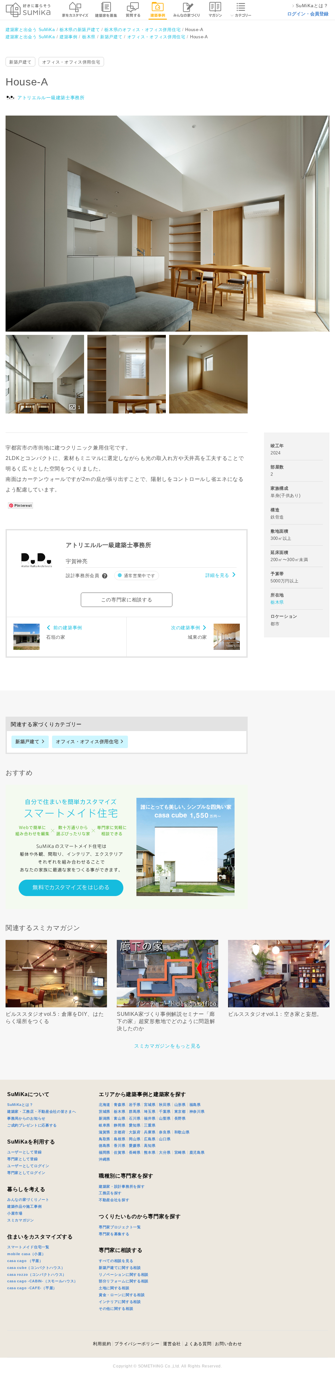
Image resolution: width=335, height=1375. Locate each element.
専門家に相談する (121, 1250)
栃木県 (277, 602)
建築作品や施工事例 (24, 1206)
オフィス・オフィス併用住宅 (71, 62)
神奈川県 (197, 1111)
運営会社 (172, 1343)
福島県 (195, 1105)
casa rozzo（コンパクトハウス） (36, 1274)
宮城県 (149, 1105)
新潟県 (104, 1118)
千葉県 (164, 1111)
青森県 (119, 1105)
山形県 (180, 1105)
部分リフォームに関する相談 (124, 1281)
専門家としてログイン (26, 1173)
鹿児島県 (197, 1152)
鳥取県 (104, 1139)
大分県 (164, 1152)
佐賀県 (119, 1152)
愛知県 (134, 1125)
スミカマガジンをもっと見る (167, 1046)
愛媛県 (134, 1145)
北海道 (104, 1105)
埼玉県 (149, 1111)
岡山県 (134, 1139)
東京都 (180, 1111)
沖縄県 (104, 1159)
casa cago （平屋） (25, 1261)
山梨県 (164, 1118)
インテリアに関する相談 (120, 1302)
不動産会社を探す (114, 1200)
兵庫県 (149, 1132)
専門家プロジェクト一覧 (120, 1227)
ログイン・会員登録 (307, 13)
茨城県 (104, 1111)
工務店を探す (110, 1193)
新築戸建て (20, 62)
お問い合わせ (228, 1343)
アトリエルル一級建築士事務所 (51, 97)
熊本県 (149, 1152)
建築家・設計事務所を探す (122, 1186)
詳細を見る (217, 575)
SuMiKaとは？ (20, 1105)
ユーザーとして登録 (24, 1152)
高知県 (149, 1145)
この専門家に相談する (126, 599)
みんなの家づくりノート (28, 1199)
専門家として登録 (22, 1159)
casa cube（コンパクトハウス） (36, 1268)
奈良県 (164, 1132)
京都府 (119, 1132)
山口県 (164, 1139)
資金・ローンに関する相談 (122, 1295)
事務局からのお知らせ (26, 1118)
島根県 (119, 1139)
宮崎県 (180, 1152)
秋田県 (164, 1105)
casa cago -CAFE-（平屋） (32, 1288)
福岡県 (104, 1152)
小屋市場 (15, 1213)
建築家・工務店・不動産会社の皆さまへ (41, 1111)
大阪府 (134, 1132)
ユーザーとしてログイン (28, 1166)
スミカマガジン (20, 1220)
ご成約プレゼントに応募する (32, 1125)
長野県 (180, 1118)
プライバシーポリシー (137, 1343)
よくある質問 (198, 1343)
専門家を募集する (114, 1234)
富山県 (119, 1118)
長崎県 (134, 1152)
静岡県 (119, 1125)
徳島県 (104, 1145)
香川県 (119, 1145)
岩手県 (134, 1105)
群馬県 (134, 1111)
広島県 (149, 1139)
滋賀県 (104, 1132)
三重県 (149, 1125)
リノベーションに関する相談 (124, 1274)
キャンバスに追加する (172, 216)
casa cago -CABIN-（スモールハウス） (42, 1281)
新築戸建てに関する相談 (120, 1268)
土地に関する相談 (114, 1288)
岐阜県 (104, 1125)
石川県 (134, 1118)
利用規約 (102, 1343)
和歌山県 (182, 1132)
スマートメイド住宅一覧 (28, 1247)
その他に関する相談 (116, 1309)
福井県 (149, 1118)
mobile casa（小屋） (26, 1254)
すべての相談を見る (116, 1261)
